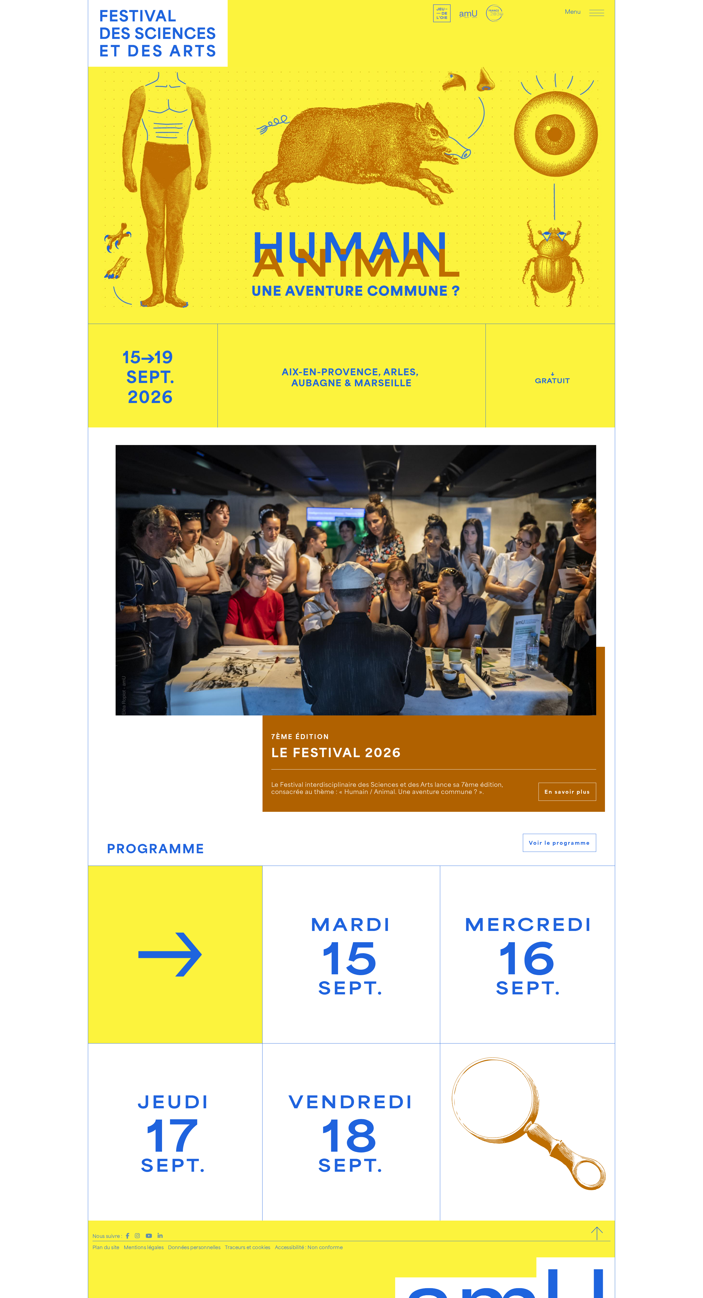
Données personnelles (194, 1247)
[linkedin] (160, 1235)
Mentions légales (144, 1247)
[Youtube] (149, 1235)
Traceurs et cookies (247, 1247)
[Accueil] (158, 33)
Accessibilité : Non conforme (309, 1247)
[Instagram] (137, 1235)
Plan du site (106, 1247)
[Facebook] (127, 1235)
